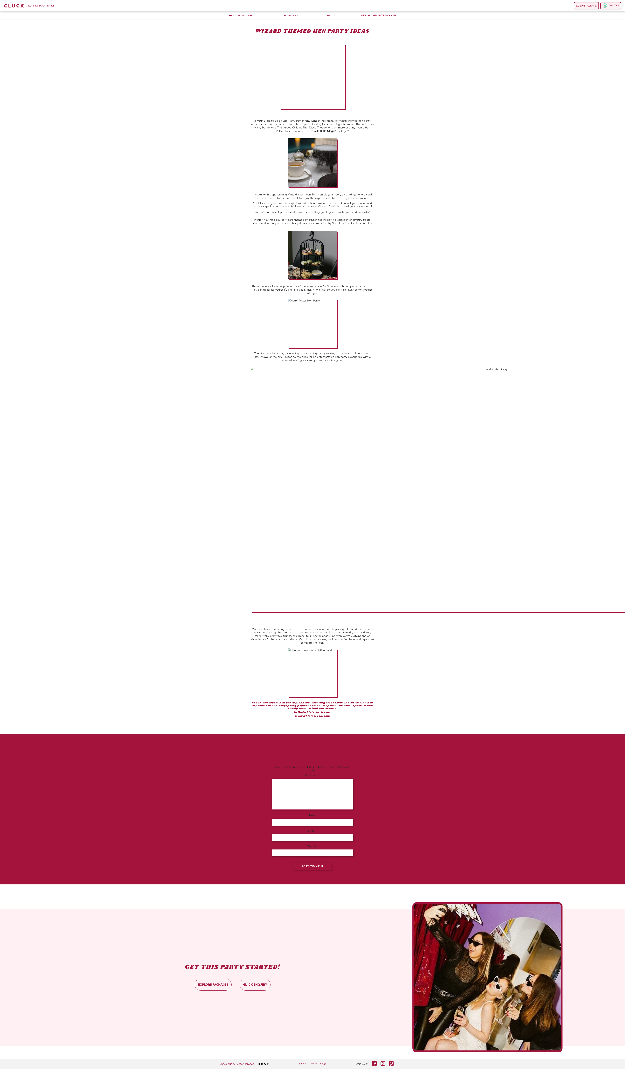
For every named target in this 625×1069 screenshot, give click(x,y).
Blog (330, 15)
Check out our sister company (238, 1063)
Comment (312, 775)
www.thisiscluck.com (312, 716)
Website (312, 846)
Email (312, 830)
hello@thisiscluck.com (312, 712)
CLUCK (29, 6)
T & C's (302, 1063)
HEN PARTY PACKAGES (241, 15)
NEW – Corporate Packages (378, 15)
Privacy (313, 1063)
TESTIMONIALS (290, 15)
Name (312, 815)
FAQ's (323, 1063)
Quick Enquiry (255, 984)
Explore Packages (586, 5)
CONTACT (613, 5)
